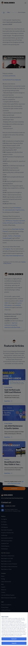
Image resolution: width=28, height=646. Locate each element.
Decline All (13, 638)
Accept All (14, 643)
